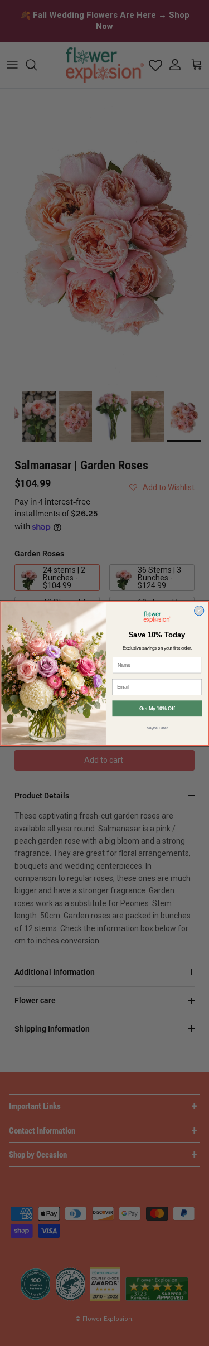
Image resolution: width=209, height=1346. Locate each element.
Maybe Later (156, 727)
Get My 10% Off (156, 708)
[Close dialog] (198, 610)
